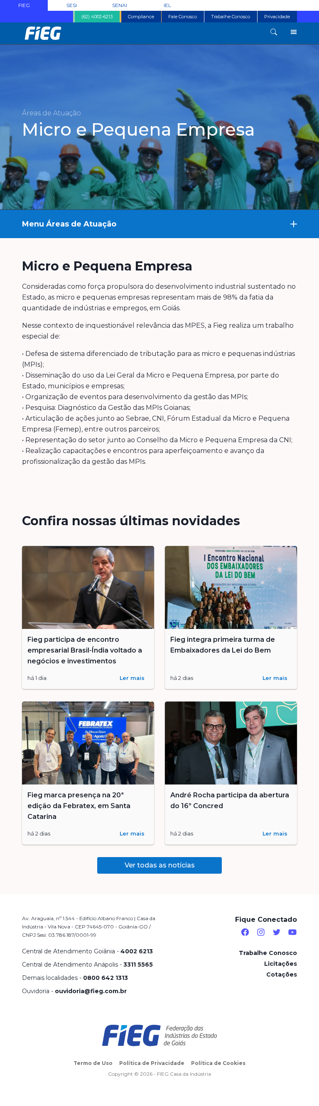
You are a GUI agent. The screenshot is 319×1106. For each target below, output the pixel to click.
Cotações (281, 974)
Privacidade (277, 16)
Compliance (141, 16)
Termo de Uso (93, 1063)
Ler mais (132, 678)
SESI (71, 5)
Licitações (280, 963)
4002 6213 (136, 951)
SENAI (119, 5)
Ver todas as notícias (160, 865)
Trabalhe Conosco (230, 16)
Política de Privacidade (151, 1063)
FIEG (24, 5)
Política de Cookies (218, 1063)
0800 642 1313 (105, 978)
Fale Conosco (182, 16)
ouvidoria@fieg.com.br (91, 991)
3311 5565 (138, 964)
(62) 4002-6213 (97, 16)
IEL (167, 5)
